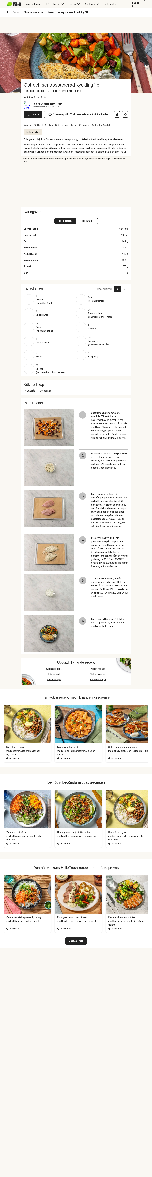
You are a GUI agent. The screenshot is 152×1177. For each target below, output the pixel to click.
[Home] (7, 12)
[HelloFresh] (14, 4)
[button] (76, 288)
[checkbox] (25, 97)
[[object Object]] (117, 114)
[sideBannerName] (76, 185)
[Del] (125, 114)
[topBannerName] (76, 25)
